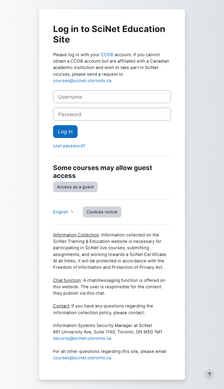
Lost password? (69, 145)
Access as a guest (75, 187)
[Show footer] (209, 374)
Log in (65, 131)
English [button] (61, 212)
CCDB (107, 54)
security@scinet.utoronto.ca (82, 338)
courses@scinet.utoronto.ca (82, 80)
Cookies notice (102, 212)
